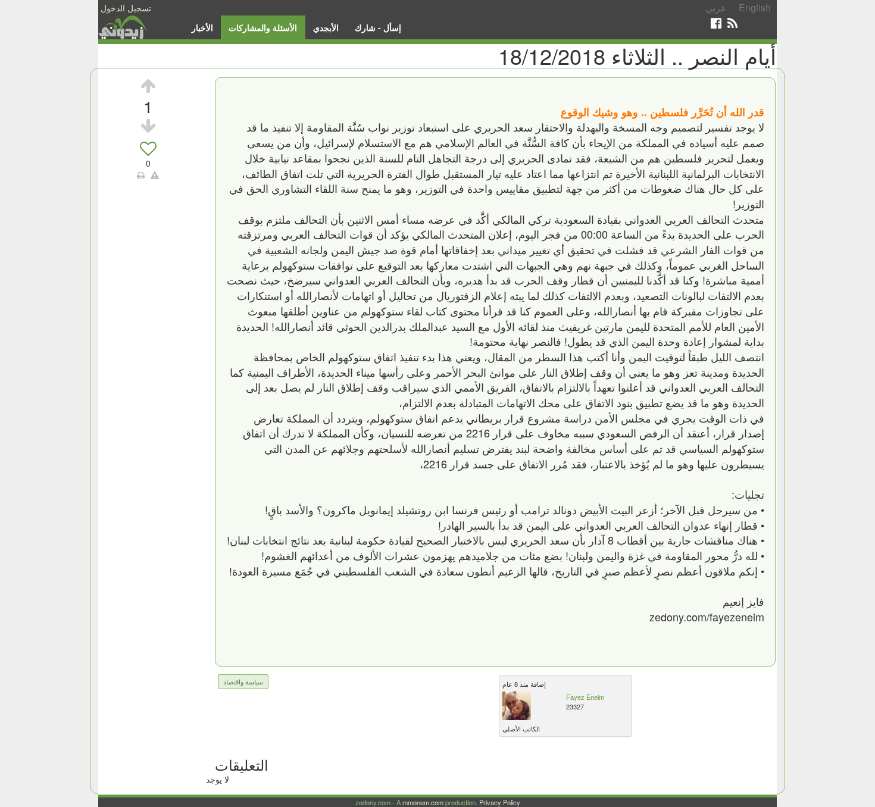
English (755, 7)
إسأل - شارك (378, 27)
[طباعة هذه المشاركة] (141, 175)
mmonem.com (422, 802)
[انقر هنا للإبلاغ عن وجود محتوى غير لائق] (155, 175)
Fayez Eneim (585, 697)
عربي (716, 7)
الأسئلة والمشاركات (263, 27)
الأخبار (202, 27)
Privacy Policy (499, 802)
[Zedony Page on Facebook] (716, 23)
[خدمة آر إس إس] (732, 23)
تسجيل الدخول (126, 8)
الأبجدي (326, 27)
